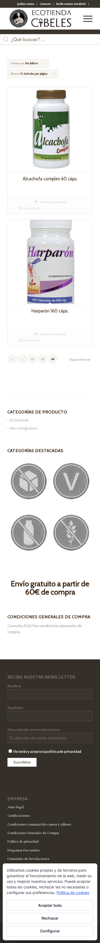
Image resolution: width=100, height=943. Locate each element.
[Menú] (85, 18)
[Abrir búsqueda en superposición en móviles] (50, 42)
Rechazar (50, 918)
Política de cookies (73, 892)
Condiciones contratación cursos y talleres (39, 824)
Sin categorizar (24, 428)
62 (32, 359)
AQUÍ (28, 625)
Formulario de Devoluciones (28, 859)
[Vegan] (71, 481)
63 (42, 359)
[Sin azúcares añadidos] (29, 481)
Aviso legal (15, 807)
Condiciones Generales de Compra (33, 833)
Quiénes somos (25, 4)
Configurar (50, 931)
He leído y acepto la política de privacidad (47, 751)
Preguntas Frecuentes (23, 850)
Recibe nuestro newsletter (71, 4)
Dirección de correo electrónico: (33, 729)
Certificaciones (18, 816)
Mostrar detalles (31, 208)
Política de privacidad (23, 841)
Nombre (14, 686)
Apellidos (15, 708)
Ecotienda (19, 420)
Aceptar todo (50, 905)
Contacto (45, 4)
